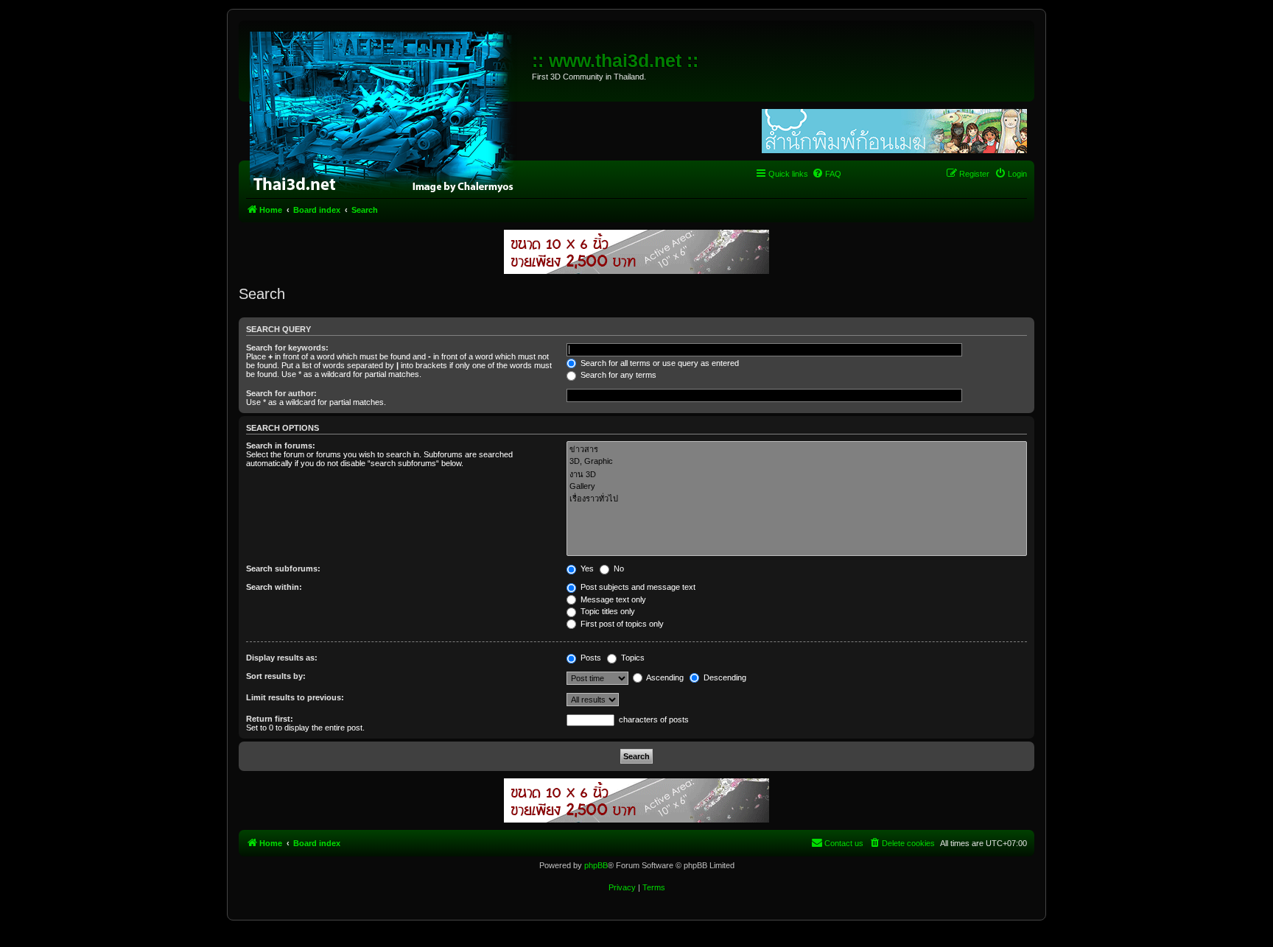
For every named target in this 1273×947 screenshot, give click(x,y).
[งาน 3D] (796, 475)
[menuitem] (826, 174)
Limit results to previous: (295, 697)
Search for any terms (617, 374)
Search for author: (281, 393)
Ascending (664, 677)
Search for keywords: (287, 347)
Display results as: (282, 657)
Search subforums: (283, 568)
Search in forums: (280, 445)
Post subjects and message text (636, 586)
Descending (723, 677)
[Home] (387, 110)
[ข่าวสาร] (796, 450)
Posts (589, 657)
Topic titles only (606, 611)
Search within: (274, 586)
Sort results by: (276, 676)
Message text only (612, 599)
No (617, 568)
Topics (632, 657)
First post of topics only (621, 623)
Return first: (269, 718)
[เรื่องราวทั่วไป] (796, 499)
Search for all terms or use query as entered (658, 363)
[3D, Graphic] (796, 462)
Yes (586, 568)
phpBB (596, 865)
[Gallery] (796, 487)
